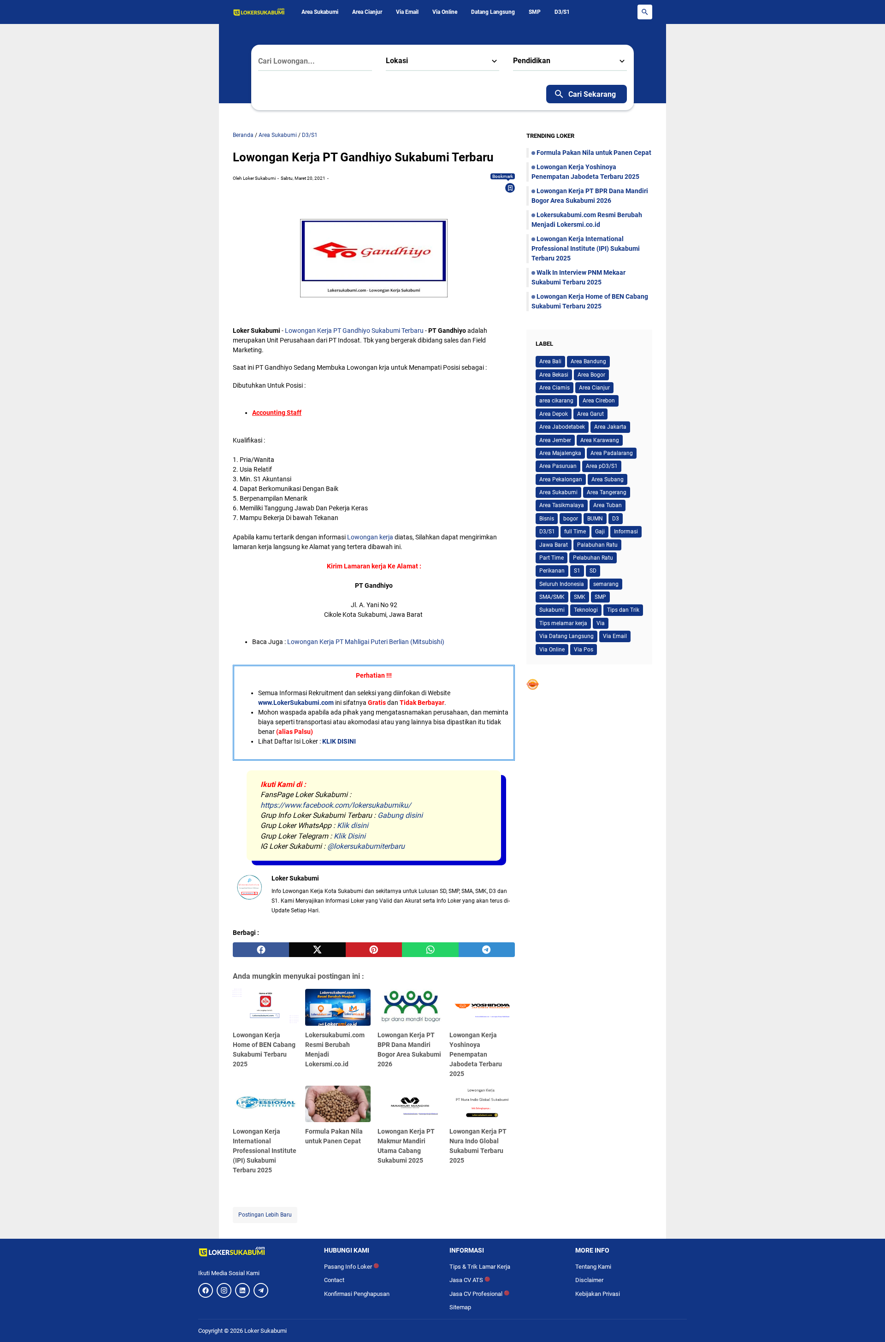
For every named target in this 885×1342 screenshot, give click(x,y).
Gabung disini (400, 815)
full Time (575, 531)
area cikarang (556, 400)
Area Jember (555, 440)
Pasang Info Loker (351, 1266)
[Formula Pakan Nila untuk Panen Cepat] (338, 1104)
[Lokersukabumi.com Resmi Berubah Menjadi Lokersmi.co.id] (338, 1007)
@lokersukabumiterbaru (366, 846)
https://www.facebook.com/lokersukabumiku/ (335, 805)
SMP (535, 12)
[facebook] (261, 949)
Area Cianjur (367, 12)
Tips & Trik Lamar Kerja (479, 1266)
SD (593, 571)
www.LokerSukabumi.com (296, 702)
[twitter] (317, 949)
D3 (615, 518)
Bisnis (546, 518)
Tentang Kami (593, 1266)
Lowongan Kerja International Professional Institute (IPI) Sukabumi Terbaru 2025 (264, 1151)
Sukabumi (552, 610)
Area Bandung (588, 361)
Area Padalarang (611, 453)
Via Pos (583, 649)
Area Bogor (591, 375)
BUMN (595, 518)
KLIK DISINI (339, 741)
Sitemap (460, 1307)
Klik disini (352, 825)
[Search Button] (644, 12)
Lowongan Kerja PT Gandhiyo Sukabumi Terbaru (354, 330)
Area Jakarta (610, 427)
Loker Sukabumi (265, 1330)
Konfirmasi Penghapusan (356, 1293)
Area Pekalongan (560, 479)
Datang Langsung (493, 12)
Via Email (407, 12)
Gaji (600, 531)
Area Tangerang (606, 492)
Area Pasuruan (558, 466)
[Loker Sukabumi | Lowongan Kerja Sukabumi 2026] (259, 12)
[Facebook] (205, 1290)
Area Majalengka (560, 453)
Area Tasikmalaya (561, 505)
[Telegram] (261, 1290)
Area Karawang (599, 440)
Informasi (626, 531)
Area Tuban (607, 505)
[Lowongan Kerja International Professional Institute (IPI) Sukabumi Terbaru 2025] (265, 1104)
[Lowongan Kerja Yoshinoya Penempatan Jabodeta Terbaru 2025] (482, 1007)
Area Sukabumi (319, 12)
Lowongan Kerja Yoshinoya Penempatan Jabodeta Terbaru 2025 (475, 1054)
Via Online (444, 12)
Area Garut (590, 414)
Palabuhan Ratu (597, 545)
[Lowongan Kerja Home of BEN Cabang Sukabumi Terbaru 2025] (265, 1007)
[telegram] (487, 949)
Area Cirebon (599, 400)
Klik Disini (350, 836)
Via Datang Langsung (566, 636)
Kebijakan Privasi (597, 1293)
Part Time (551, 558)
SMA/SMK (552, 597)
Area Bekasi (553, 375)
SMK (579, 597)
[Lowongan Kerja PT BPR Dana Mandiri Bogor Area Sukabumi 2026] (410, 1007)
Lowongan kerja (370, 537)
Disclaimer (589, 1280)
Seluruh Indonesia (561, 584)
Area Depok (553, 414)
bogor (570, 518)
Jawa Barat (553, 545)
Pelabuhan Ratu (593, 558)
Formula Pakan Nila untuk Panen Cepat (594, 152)
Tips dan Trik (623, 610)
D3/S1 (562, 12)
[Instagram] (224, 1290)
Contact (334, 1280)
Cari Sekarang (592, 94)
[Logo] (254, 1252)
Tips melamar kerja (563, 623)
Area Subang (607, 479)
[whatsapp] (430, 949)
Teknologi (586, 610)
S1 (577, 571)
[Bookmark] (510, 188)
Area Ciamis (554, 387)
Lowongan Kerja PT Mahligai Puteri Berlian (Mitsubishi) (365, 641)
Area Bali (550, 361)
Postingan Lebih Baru (265, 1215)
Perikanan (552, 571)
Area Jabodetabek (562, 427)
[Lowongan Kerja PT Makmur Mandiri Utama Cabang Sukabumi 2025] (410, 1104)
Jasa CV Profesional (479, 1293)
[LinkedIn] (242, 1290)
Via (600, 623)
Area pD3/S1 (602, 466)
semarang (606, 584)
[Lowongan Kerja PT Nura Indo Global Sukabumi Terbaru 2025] (482, 1104)
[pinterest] (374, 949)
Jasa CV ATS (469, 1280)
